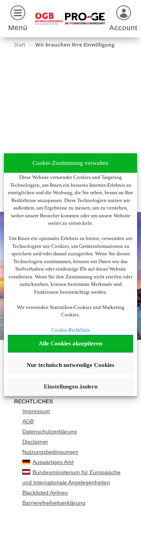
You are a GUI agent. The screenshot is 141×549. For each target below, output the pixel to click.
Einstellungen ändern (71, 386)
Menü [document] (17, 28)
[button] (17, 19)
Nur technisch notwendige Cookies (70, 365)
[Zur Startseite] (70, 18)
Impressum (36, 411)
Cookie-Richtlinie (70, 330)
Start (19, 44)
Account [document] (123, 28)
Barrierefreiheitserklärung (53, 503)
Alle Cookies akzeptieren (70, 343)
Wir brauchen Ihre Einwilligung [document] (74, 44)
